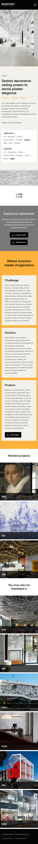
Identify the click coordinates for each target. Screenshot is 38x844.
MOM (4, 746)
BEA (4, 785)
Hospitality (12, 152)
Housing (19, 155)
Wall (5, 143)
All (4, 137)
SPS (4, 668)
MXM (4, 824)
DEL (4, 535)
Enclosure (11, 137)
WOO (4, 707)
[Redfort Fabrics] (9, 4)
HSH (4, 574)
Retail (12, 159)
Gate (19, 137)
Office (27, 155)
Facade (19, 140)
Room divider (9, 140)
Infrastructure (9, 155)
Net (11, 143)
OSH (4, 629)
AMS (4, 496)
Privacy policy (21, 838)
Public (21, 152)
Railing (17, 143)
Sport (6, 159)
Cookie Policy (7, 838)
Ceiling (27, 140)
